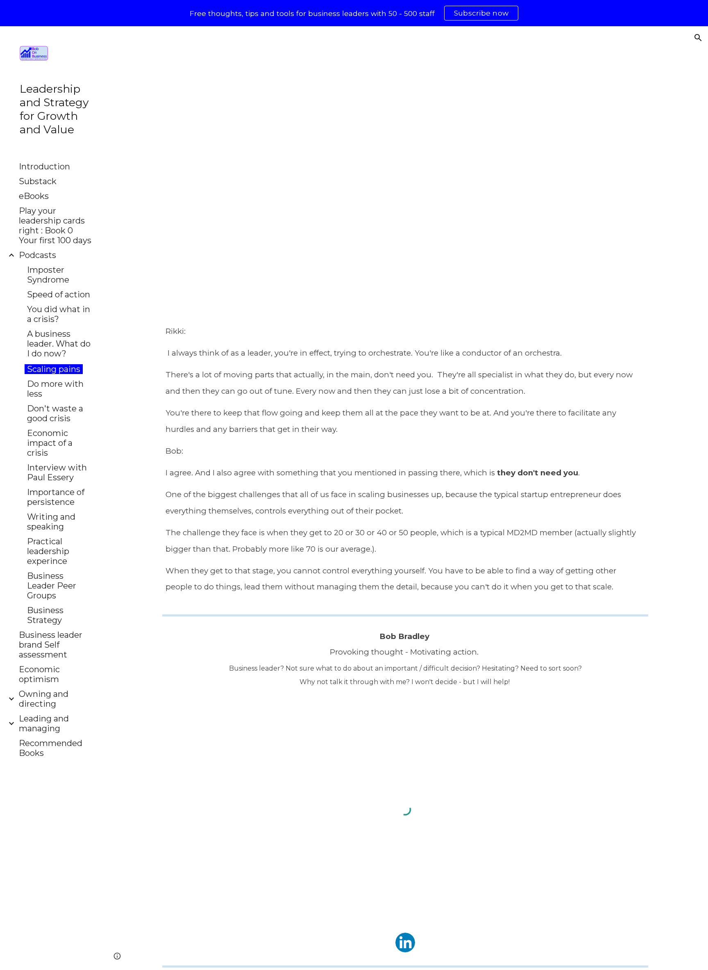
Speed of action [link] (58, 294)
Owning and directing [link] (43, 699)
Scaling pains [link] (53, 369)
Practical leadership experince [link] (48, 551)
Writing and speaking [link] (51, 522)
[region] (354, 13)
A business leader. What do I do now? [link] (59, 343)
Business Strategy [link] (45, 615)
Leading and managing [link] (44, 723)
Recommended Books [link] (50, 748)
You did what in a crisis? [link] (58, 314)
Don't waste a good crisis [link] (55, 413)
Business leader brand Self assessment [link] (50, 645)
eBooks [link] (34, 196)
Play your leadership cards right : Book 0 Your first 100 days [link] (55, 225)
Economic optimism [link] (39, 674)
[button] (698, 38)
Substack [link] (38, 181)
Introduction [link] (44, 166)
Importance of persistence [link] (55, 497)
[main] (405, 461)
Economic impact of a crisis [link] (50, 443)
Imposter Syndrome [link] (48, 275)
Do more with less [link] (55, 389)
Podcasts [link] (37, 255)
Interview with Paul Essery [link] (57, 472)
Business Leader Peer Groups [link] (51, 585)
